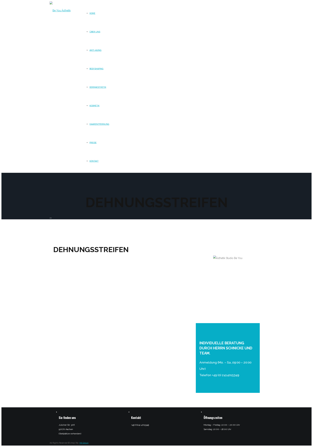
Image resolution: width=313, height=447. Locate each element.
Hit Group (84, 443)
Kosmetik (94, 106)
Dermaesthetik (97, 87)
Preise (93, 142)
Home (92, 13)
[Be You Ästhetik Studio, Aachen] (64, 28)
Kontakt (94, 161)
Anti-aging (95, 50)
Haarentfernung (99, 124)
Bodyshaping (96, 69)
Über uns (94, 32)
